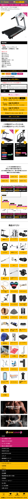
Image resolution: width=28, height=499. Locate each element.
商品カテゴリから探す (7, 441)
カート (4, 495)
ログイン (4, 468)
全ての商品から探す (6, 438)
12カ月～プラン (14, 176)
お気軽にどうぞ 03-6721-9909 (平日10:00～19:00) (14, 497)
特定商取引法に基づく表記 (8, 475)
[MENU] (2, 2)
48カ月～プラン (14, 180)
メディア (4, 456)
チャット (24, 495)
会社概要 (4, 473)
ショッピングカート (6, 463)
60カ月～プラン (23, 180)
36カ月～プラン (5, 180)
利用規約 (4, 478)
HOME (3, 436)
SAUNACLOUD (5, 448)
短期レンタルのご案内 (14, 116)
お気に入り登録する (15, 94)
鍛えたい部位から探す (7, 446)
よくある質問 (5, 485)
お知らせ (4, 470)
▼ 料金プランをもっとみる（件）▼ (14, 113)
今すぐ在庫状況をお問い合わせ (14, 120)
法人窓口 (4, 483)
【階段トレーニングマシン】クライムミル (21, 145)
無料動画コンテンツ (6, 458)
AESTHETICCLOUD (6, 453)
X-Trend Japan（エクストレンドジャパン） (17, 88)
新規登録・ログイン (20, 1)
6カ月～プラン (5, 176)
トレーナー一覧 (5, 461)
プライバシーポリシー (7, 480)
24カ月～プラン (23, 176)
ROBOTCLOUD (5, 451)
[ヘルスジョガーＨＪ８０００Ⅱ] (7, 136)
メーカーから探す (6, 443)
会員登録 (4, 465)
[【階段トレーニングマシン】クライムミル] (21, 136)
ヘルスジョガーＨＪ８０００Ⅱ (7, 145)
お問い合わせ (5, 488)
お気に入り (10, 495)
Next (25, 142)
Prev (2, 142)
